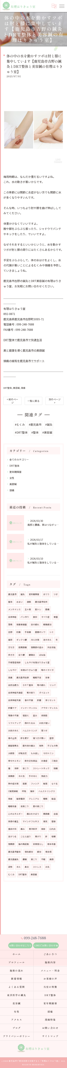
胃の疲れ (41, 685)
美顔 (51, 859)
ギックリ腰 (21, 639)
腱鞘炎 (32, 654)
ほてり (46, 594)
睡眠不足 (37, 677)
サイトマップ (50, 1036)
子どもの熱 (52, 745)
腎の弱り (31, 692)
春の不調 (29, 700)
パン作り (25, 617)
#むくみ (20, 424)
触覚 (45, 783)
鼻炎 (27, 866)
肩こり (34, 859)
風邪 (10, 639)
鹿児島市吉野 (22, 677)
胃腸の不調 (13, 715)
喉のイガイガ (47, 670)
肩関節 (11, 776)
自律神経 (12, 617)
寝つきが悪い (39, 738)
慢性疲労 (29, 851)
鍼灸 (23, 594)
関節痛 (46, 813)
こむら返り (26, 836)
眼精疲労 (47, 624)
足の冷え (47, 639)
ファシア (35, 783)
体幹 (16, 768)
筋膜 (25, 783)
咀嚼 (54, 836)
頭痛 (23, 387)
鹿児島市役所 (41, 601)
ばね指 (42, 654)
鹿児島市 (12, 594)
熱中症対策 (13, 783)
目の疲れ (35, 624)
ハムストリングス (46, 791)
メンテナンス (14, 609)
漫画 (29, 601)
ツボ (56, 594)
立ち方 (11, 647)
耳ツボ (44, 730)
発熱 (41, 745)
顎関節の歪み (37, 647)
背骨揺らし (38, 844)
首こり (26, 768)
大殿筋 (11, 753)
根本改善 (51, 844)
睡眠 (45, 798)
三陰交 (55, 760)
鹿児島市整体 (14, 851)
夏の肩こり (38, 806)
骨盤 (56, 617)
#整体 (34, 432)
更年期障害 (15, 472)
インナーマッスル (29, 708)
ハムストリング (30, 730)
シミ (51, 632)
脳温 (54, 798)
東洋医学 (33, 829)
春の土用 (12, 738)
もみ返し (35, 753)
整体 (10, 601)
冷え (18, 866)
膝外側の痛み (29, 745)
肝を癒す (25, 738)
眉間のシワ (40, 632)
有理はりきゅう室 (29, 670)
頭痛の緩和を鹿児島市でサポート (24, 361)
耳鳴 (10, 624)
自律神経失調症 (15, 692)
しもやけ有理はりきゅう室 (37, 662)
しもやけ (12, 670)
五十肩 (28, 609)
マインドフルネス (31, 821)
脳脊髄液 (20, 798)
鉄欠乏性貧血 (31, 760)
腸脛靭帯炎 (13, 745)
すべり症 (45, 617)
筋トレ (38, 609)
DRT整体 (7, 387)
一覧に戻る (33, 401)
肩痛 (10, 677)
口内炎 (52, 829)
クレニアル (34, 798)
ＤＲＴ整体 (28, 685)
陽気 (45, 821)
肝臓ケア (12, 708)
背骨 (47, 677)
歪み (35, 715)
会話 (56, 813)
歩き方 (11, 654)
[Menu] (62, 6)
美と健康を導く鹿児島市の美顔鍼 (24, 350)
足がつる (12, 836)
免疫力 (44, 776)
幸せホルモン (14, 760)
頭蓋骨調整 (21, 624)
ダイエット (44, 692)
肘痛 (18, 632)
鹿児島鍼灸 (13, 859)
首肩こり (25, 806)
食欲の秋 (12, 829)
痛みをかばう (33, 813)
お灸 (47, 866)
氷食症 (44, 760)
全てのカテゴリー (19, 459)
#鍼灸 (48, 424)
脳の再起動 (24, 844)
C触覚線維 (13, 791)
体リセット (50, 700)
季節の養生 (13, 821)
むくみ (11, 874)
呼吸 (24, 791)
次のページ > (55, 401)
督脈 (54, 821)
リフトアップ (14, 723)
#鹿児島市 (35, 424)
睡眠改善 (12, 806)
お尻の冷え (13, 730)
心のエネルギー (15, 813)
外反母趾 (51, 647)
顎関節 (11, 844)
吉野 (10, 632)
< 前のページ (12, 401)
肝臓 (39, 700)
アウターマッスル (49, 708)
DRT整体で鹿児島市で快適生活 (22, 340)
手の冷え (33, 776)
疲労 (39, 851)
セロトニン (48, 753)
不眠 (43, 859)
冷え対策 (35, 639)
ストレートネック (41, 768)
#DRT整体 (21, 432)
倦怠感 (48, 851)
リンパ (52, 685)
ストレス (37, 866)
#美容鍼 (47, 432)
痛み (23, 829)
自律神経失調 (14, 700)
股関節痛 (23, 647)
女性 (11, 478)
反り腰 (22, 654)
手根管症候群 (14, 662)
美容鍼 (16, 387)
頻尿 (43, 829)
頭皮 (10, 798)
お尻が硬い (44, 723)
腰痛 (25, 859)
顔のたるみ (30, 723)
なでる (55, 783)
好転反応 (23, 753)
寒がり (38, 836)
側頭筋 (44, 715)
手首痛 (28, 632)
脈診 (35, 617)
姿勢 (10, 866)
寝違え (26, 715)
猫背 (32, 791)
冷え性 (22, 776)
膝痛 (47, 609)
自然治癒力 (13, 685)
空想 (51, 738)
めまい (19, 601)
